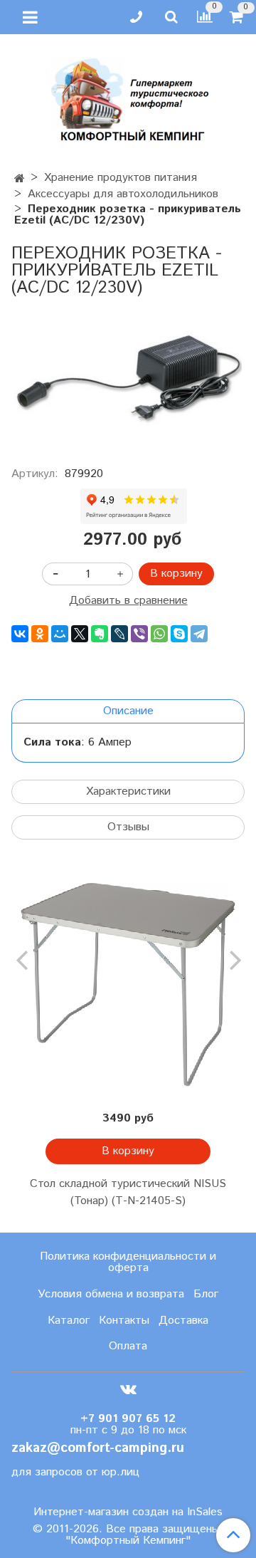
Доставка (183, 1320)
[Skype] (179, 633)
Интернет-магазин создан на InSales (128, 1512)
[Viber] (139, 633)
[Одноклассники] (39, 633)
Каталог (69, 1320)
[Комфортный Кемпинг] (128, 96)
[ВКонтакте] (19, 633)
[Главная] (19, 179)
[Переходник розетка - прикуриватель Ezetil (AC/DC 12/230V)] (128, 377)
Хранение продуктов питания (120, 177)
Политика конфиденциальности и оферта (128, 1262)
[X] (79, 633)
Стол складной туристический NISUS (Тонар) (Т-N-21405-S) (128, 1192)
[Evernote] (99, 633)
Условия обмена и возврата (111, 1294)
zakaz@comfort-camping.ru (97, 1448)
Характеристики (128, 791)
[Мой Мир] (59, 633)
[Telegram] (199, 633)
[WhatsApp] (159, 633)
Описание (128, 711)
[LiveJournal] (119, 633)
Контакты (124, 1320)
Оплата (128, 1346)
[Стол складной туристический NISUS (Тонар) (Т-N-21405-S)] (128, 985)
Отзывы (128, 827)
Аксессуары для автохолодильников (123, 194)
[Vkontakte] (128, 1389)
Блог (205, 1294)
